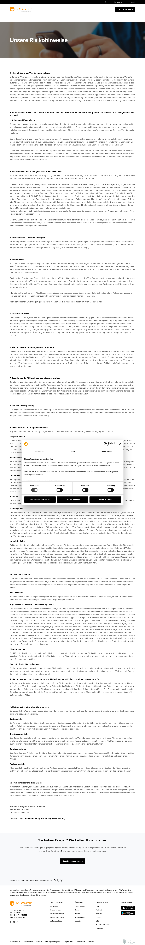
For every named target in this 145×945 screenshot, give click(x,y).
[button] (75, 9)
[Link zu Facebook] (10, 922)
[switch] (60, 490)
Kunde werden (55, 910)
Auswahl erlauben (72, 499)
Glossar (39, 942)
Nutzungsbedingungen (53, 942)
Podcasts (99, 910)
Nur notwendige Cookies (40, 499)
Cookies (91, 942)
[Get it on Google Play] (128, 913)
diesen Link (64, 480)
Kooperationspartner (103, 924)
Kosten (77, 914)
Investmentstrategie (57, 914)
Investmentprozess (57, 917)
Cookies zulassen (105, 499)
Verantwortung (80, 917)
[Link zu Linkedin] (14, 922)
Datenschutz (80, 942)
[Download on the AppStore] (128, 907)
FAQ (97, 921)
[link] (106, 2)
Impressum (89, 178)
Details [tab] (72, 452)
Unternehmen (80, 906)
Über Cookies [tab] (106, 452)
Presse (98, 917)
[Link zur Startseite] (21, 9)
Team (77, 910)
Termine (99, 914)
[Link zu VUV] (57, 880)
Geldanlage (60, 9)
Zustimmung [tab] (39, 452)
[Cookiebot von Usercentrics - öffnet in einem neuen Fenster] (105, 444)
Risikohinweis (41, 895)
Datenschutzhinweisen (83, 472)
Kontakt (77, 921)
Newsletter (100, 928)
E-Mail (63, 851)
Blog (97, 906)
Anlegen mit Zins (56, 921)
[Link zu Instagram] (17, 922)
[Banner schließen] (120, 444)
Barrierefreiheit (15, 942)
